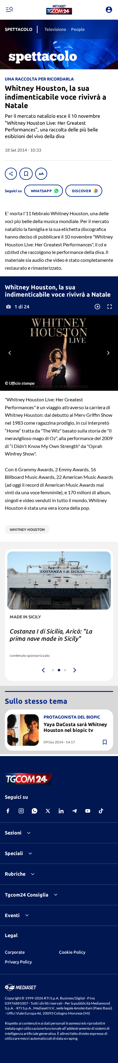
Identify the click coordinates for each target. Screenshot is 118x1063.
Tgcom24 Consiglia (26, 894)
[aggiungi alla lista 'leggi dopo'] (26, 174)
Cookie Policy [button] (72, 952)
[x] (48, 811)
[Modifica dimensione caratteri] (41, 174)
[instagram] (21, 811)
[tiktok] (101, 811)
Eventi (12, 915)
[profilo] (109, 9)
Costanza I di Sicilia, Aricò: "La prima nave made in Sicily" (51, 635)
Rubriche (15, 874)
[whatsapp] (34, 811)
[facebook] (8, 811)
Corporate (15, 952)
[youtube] (88, 811)
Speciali (14, 853)
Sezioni (13, 832)
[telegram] (74, 811)
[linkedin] (61, 811)
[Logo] (59, 10)
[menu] (9, 9)
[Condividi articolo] (11, 174)
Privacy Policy (18, 961)
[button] (59, 10)
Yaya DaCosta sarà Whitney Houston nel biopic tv (75, 727)
